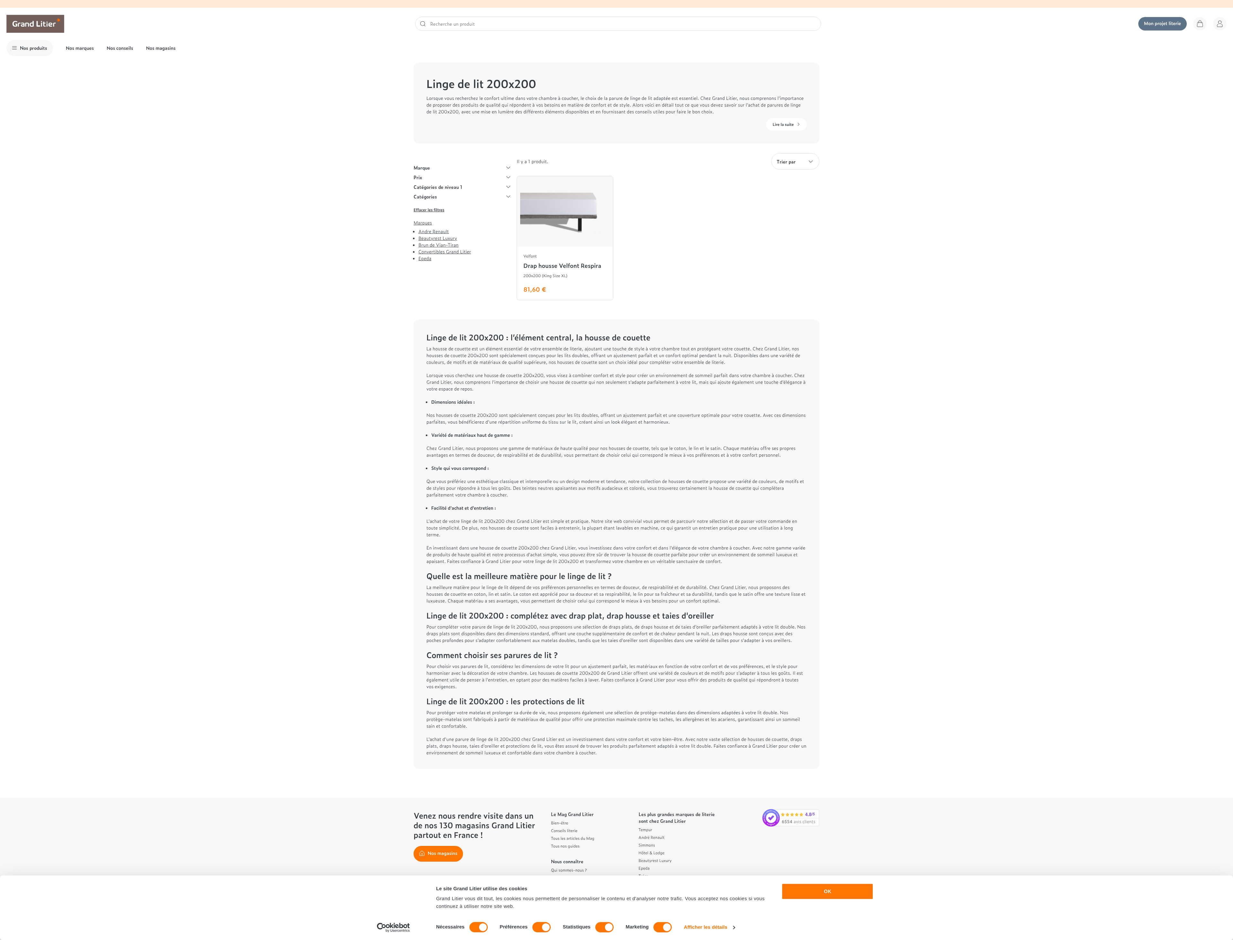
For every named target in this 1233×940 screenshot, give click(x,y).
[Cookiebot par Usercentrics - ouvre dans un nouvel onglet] (393, 927)
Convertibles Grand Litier (444, 251)
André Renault (652, 837)
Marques (423, 223)
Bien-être (559, 823)
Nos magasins (161, 48)
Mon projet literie (1162, 23)
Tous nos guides (565, 846)
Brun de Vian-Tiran (438, 245)
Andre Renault (433, 231)
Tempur (645, 829)
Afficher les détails (705, 927)
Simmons (647, 845)
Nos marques (80, 48)
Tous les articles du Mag (572, 838)
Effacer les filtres (429, 210)
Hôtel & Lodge (652, 853)
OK (827, 891)
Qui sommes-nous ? (569, 870)
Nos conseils (120, 48)
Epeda (424, 258)
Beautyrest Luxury (437, 238)
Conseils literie (564, 830)
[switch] (541, 927)
